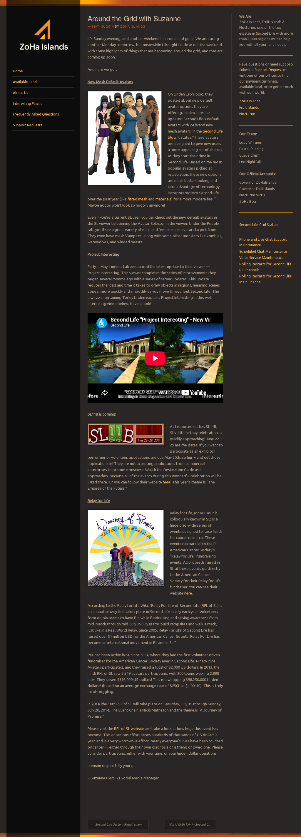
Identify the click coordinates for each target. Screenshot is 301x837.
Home (18, 71)
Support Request (268, 70)
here (166, 482)
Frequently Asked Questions (36, 114)
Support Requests (27, 125)
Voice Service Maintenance (261, 258)
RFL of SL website (129, 728)
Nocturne (247, 114)
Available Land (25, 82)
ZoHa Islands (132, 26)
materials (163, 199)
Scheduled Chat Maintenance (263, 251)
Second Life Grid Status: (258, 225)
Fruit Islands (249, 107)
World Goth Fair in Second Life (191, 824)
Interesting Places (27, 104)
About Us (20, 93)
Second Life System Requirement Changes (120, 824)
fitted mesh (137, 199)
